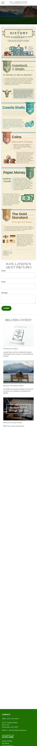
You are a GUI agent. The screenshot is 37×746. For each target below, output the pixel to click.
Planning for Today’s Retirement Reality (13, 385)
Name (3, 271)
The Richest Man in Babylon (10, 348)
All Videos (5, 743)
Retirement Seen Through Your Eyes (12, 422)
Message (4, 293)
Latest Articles (7, 741)
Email (3, 282)
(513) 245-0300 (12, 719)
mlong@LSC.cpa (8, 735)
